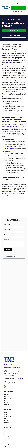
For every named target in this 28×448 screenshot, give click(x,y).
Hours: (5, 370)
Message (6, 239)
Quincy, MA (6, 442)
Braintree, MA (7, 444)
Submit (8, 249)
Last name (7, 229)
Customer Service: (9, 378)
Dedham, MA (7, 440)
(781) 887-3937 (17, 11)
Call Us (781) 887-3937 (14, 35)
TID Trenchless (8, 364)
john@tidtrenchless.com (13, 367)
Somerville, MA (7, 432)
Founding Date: (8, 382)
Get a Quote (18, 8)
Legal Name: (7, 381)
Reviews (6, 402)
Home (3, 19)
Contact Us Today (14, 30)
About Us (6, 394)
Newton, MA (7, 434)
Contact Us (6, 404)
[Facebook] (5, 386)
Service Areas (7, 398)
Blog (5, 400)
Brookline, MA (7, 436)
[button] (10, 8)
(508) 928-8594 (10, 62)
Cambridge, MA (7, 438)
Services (6, 396)
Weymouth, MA (7, 446)
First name (7, 224)
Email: (5, 367)
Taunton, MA (7, 430)
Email (5, 234)
